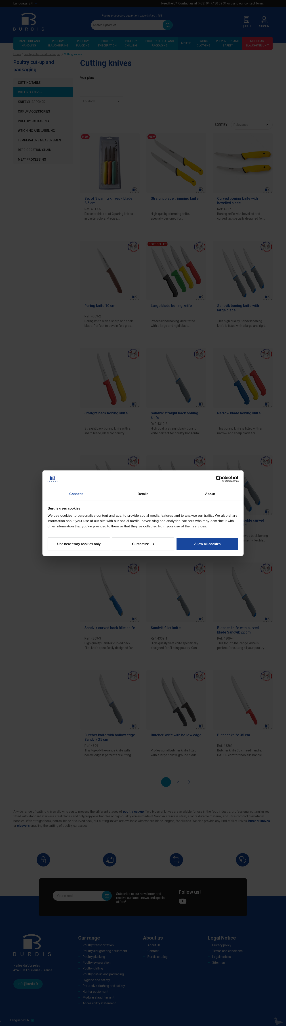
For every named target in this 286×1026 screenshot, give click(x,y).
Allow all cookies (207, 544)
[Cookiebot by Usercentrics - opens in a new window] (219, 479)
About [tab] (210, 493)
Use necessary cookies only (79, 544)
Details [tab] (143, 493)
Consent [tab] (76, 493)
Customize (140, 544)
